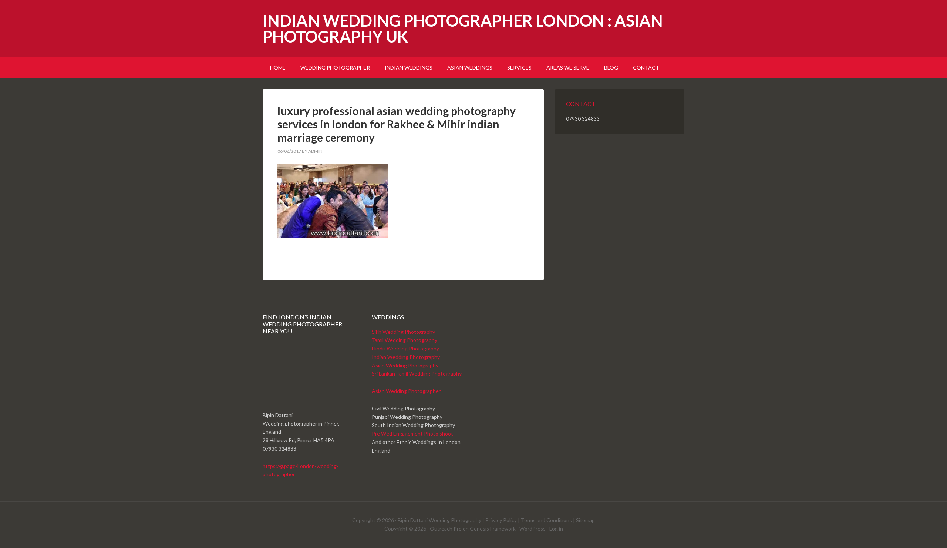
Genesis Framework (493, 528)
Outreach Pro (446, 528)
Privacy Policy (501, 520)
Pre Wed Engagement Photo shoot (412, 433)
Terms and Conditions (546, 520)
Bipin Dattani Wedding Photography (439, 520)
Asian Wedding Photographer (406, 391)
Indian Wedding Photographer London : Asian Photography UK (463, 28)
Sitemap (585, 520)
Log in (556, 528)
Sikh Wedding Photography (403, 332)
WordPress (532, 528)
